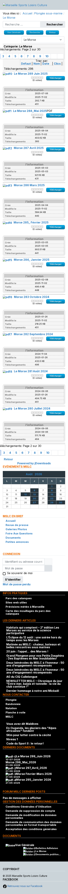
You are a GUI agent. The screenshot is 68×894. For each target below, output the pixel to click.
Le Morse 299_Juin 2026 (33, 756)
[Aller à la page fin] (60, 56)
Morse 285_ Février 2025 (31, 222)
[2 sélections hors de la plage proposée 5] (33, 77)
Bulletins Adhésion (46, 848)
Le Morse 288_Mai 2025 (30, 111)
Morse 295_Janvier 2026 (33, 779)
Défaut (26, 63)
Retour (8, 459)
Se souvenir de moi (19, 573)
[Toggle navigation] (63, 5)
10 (47, 56)
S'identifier (13, 579)
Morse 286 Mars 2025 (29, 185)
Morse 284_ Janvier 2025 (31, 259)
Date (45, 63)
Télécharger (56, 78)
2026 (38, 474)
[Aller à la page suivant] (54, 56)
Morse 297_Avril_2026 (31, 768)
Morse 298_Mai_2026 (21, 762)
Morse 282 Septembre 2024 (33, 334)
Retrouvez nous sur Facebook (25, 886)
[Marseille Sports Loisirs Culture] (25, 4)
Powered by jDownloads (34, 463)
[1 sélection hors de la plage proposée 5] (32, 77)
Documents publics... (48, 854)
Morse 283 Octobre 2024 (31, 297)
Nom (36, 63)
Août (30, 474)
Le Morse (40, 851)
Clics (57, 63)
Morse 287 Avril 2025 (29, 148)
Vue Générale (24, 845)
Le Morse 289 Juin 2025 (31, 73)
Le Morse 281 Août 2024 (31, 371)
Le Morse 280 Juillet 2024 (32, 408)
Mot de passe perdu (17, 584)
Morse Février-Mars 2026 (34, 774)
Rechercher (54, 24)
